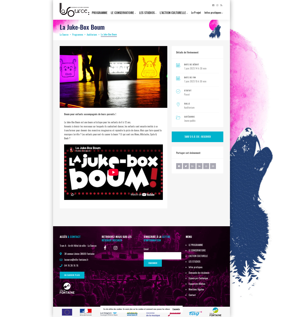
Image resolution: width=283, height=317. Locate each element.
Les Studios (147, 12)
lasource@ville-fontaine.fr (76, 259)
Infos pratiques (212, 12)
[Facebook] (213, 5)
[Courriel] (213, 166)
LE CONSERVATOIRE (197, 250)
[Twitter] (186, 166)
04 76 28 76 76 (71, 265)
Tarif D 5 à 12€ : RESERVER (197, 136)
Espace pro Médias (197, 284)
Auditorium (189, 107)
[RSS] (221, 5)
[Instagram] (217, 5)
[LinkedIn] (199, 166)
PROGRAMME (99, 12)
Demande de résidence (199, 272)
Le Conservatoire (122, 12)
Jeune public (189, 120)
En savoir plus (72, 275)
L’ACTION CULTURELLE (198, 256)
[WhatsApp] (206, 166)
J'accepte (176, 309)
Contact (192, 295)
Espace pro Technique (198, 278)
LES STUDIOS (194, 261)
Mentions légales (196, 289)
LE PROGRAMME (196, 245)
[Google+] (193, 166)
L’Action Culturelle (173, 12)
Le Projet (196, 12)
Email (146, 249)
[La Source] (74, 9)
